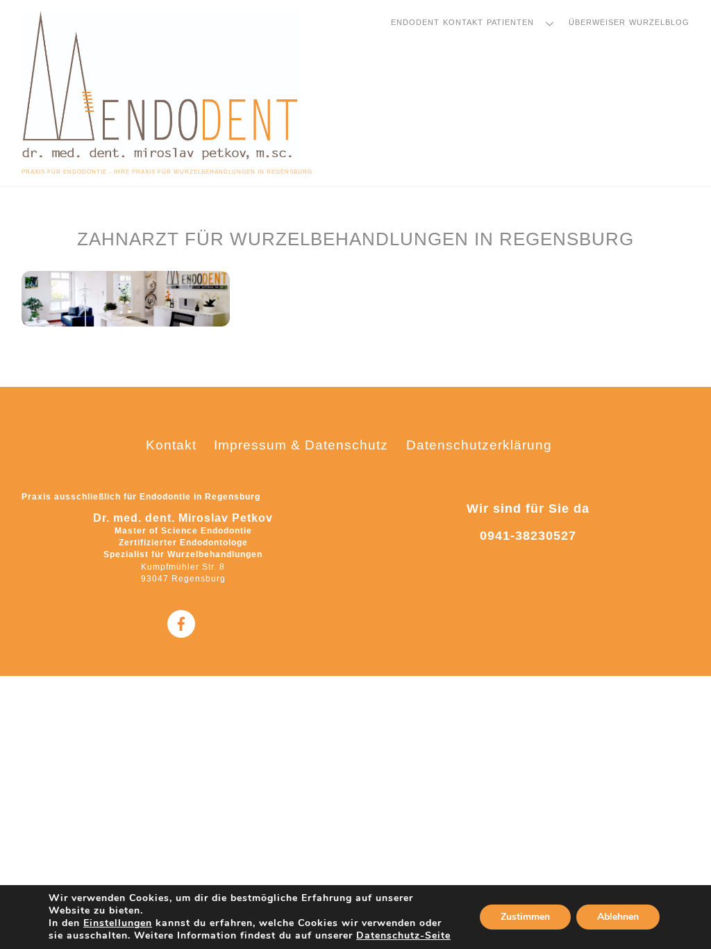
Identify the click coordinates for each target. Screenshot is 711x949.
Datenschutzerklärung (479, 445)
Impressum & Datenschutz (301, 445)
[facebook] (181, 623)
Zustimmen (525, 916)
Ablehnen (618, 916)
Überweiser (597, 22)
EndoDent (415, 22)
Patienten (510, 22)
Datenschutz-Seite (403, 935)
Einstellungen (117, 923)
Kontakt (463, 22)
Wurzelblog (659, 22)
